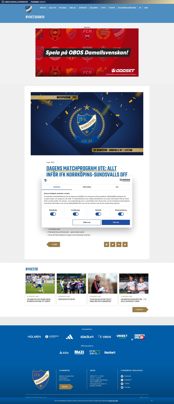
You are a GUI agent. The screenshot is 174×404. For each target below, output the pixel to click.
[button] (106, 244)
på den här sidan (113, 400)
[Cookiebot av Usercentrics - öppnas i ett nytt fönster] (121, 180)
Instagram (128, 380)
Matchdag (62, 7)
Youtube (127, 387)
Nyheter (43, 7)
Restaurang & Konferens (127, 7)
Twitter (126, 383)
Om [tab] (117, 187)
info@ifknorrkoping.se (101, 380)
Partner (112, 7)
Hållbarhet (94, 7)
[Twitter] (122, 384)
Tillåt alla (116, 222)
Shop (146, 7)
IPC (140, 7)
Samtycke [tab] (56, 187)
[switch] (76, 214)
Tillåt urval (86, 222)
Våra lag (72, 7)
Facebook (127, 376)
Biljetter (52, 7)
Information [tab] (87, 187)
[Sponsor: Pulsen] (38, 3)
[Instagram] (122, 380)
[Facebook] (122, 376)
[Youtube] (122, 387)
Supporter (83, 7)
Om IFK (103, 7)
